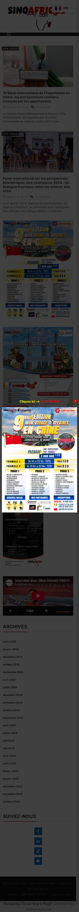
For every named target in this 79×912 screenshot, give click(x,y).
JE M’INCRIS (50, 401)
